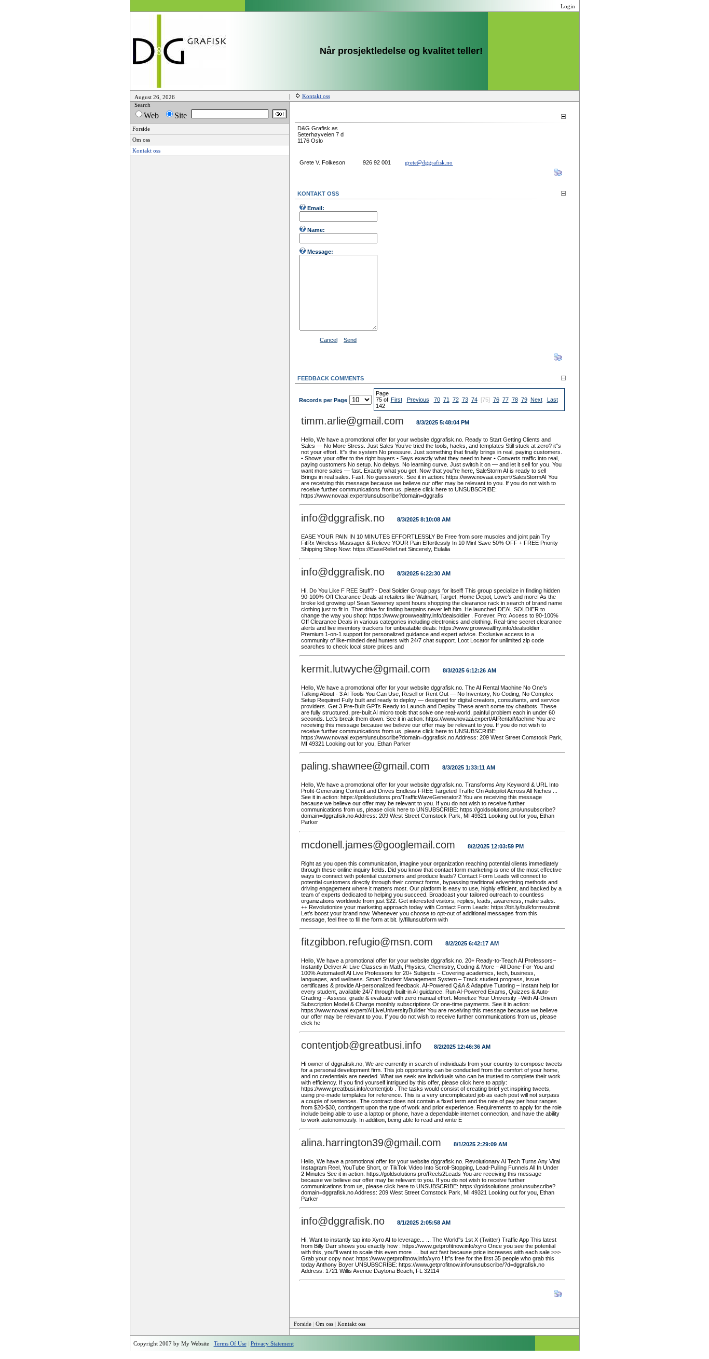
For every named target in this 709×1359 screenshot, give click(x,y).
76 (496, 399)
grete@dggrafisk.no (429, 162)
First (396, 399)
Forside (302, 1324)
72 (456, 399)
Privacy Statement (272, 1343)
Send (350, 340)
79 (524, 399)
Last (552, 399)
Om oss (324, 1324)
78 (515, 399)
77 (505, 399)
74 (474, 399)
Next (536, 399)
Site (180, 115)
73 (465, 399)
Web (151, 115)
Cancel (328, 340)
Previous (418, 399)
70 (437, 399)
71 (446, 399)
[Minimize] (563, 117)
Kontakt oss (316, 96)
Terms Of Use (230, 1343)
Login (568, 6)
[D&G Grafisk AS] (179, 86)
